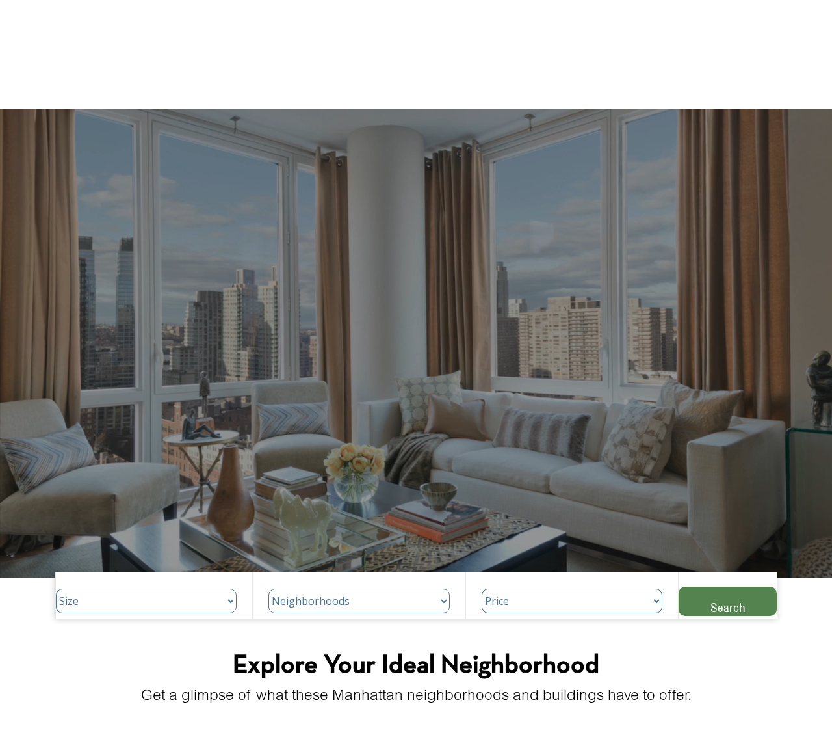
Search (728, 607)
